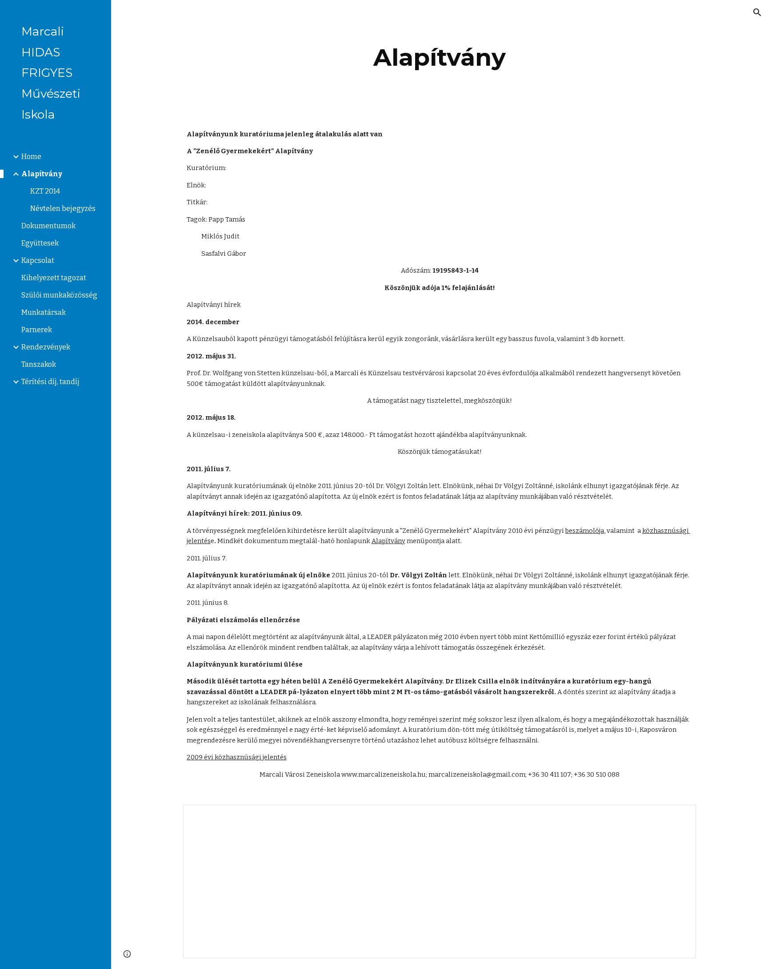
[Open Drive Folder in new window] (679, 816)
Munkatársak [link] (43, 312)
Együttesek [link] (40, 243)
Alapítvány (388, 541)
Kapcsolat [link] (37, 260)
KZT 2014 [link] (45, 191)
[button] (757, 12)
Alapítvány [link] (41, 174)
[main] (439, 57)
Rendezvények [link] (45, 347)
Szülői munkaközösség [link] (59, 295)
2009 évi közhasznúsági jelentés (237, 757)
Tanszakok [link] (38, 364)
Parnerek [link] (36, 330)
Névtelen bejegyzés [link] (63, 208)
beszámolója (584, 531)
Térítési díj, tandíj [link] (50, 381)
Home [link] (31, 156)
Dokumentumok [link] (48, 226)
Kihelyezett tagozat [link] (53, 278)
